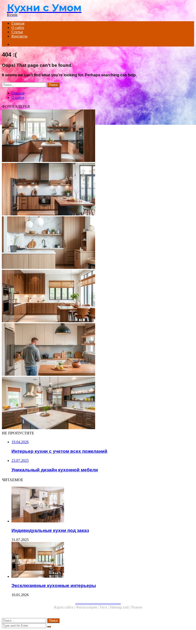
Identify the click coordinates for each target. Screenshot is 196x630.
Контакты (19, 36)
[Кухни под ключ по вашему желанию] (98, 403)
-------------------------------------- (98, 603)
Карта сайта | (65, 607)
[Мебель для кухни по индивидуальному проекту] (98, 243)
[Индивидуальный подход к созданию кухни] (98, 350)
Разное (136, 607)
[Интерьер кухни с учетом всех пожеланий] (98, 136)
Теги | (104, 607)
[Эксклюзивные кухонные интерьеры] (98, 296)
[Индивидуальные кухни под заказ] (102, 505)
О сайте (17, 28)
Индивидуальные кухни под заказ (50, 530)
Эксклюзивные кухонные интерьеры (53, 585)
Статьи (17, 32)
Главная (17, 23)
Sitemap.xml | (120, 607)
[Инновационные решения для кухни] (98, 189)
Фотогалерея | (87, 607)
